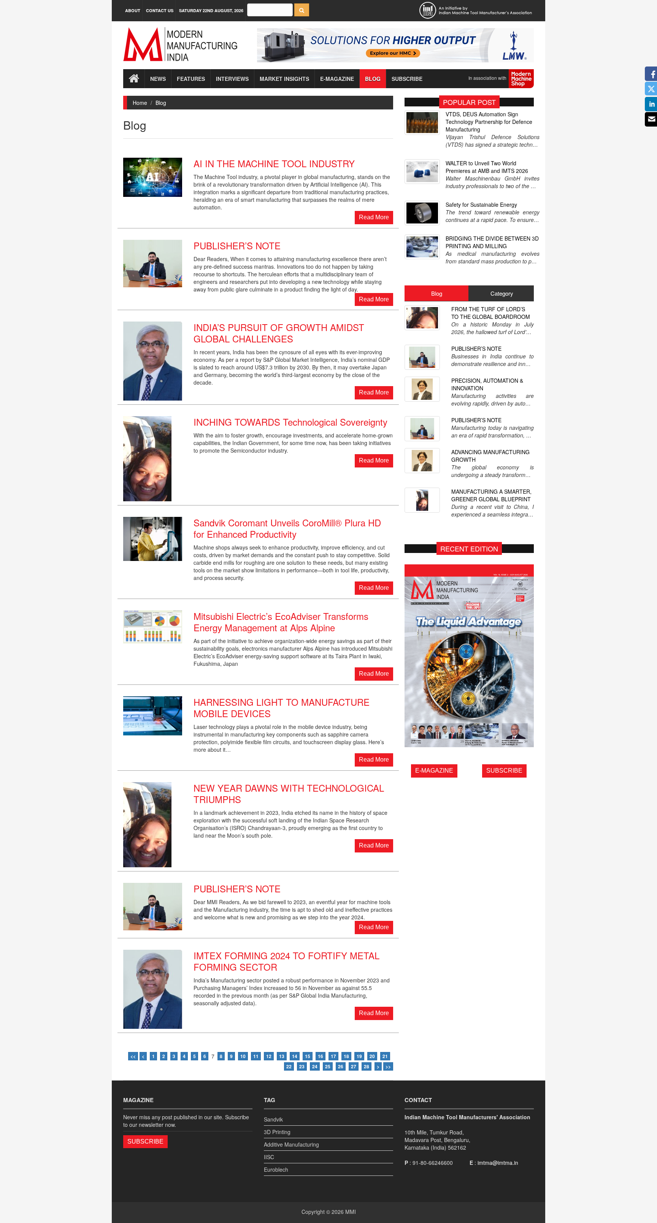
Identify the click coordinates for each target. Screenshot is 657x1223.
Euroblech (276, 1169)
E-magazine (337, 78)
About (132, 10)
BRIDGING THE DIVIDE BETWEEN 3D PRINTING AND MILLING (492, 242)
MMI (350, 1211)
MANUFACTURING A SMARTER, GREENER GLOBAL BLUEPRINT (491, 495)
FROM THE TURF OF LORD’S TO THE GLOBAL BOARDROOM (490, 312)
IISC (269, 1157)
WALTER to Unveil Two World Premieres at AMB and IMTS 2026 (487, 166)
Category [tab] (501, 293)
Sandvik (273, 1119)
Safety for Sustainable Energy (481, 204)
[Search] (301, 9)
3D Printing (277, 1132)
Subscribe (407, 78)
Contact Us (159, 10)
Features (191, 78)
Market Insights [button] (284, 78)
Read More (374, 217)
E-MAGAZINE (434, 770)
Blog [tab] (436, 293)
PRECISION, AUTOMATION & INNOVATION (487, 384)
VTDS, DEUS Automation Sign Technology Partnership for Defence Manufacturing (489, 121)
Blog (373, 78)
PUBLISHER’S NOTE (476, 348)
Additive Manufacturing (291, 1144)
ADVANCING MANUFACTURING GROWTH (490, 455)
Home (140, 102)
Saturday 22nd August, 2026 (211, 10)
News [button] (158, 78)
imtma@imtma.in (498, 1162)
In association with (488, 77)
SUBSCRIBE (504, 770)
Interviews (232, 78)
